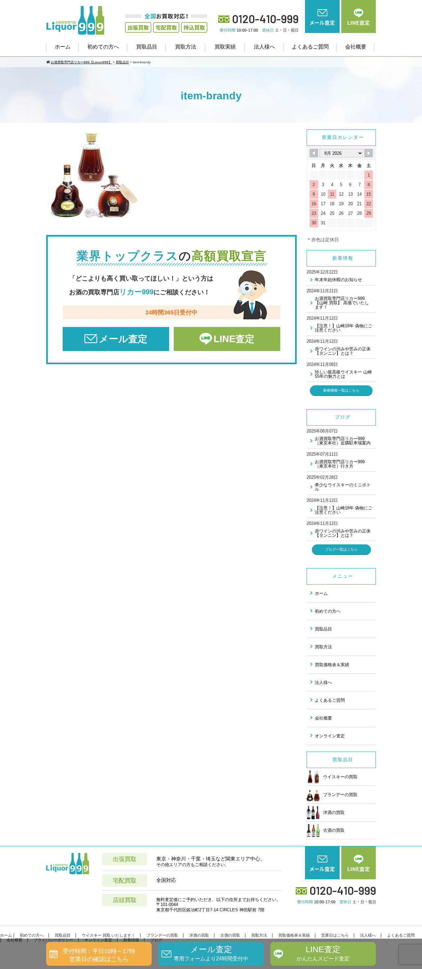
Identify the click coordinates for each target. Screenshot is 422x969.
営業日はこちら (335, 935)
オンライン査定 (330, 735)
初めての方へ (103, 46)
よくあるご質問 (310, 46)
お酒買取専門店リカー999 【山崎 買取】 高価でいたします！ (342, 302)
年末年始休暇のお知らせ (338, 279)
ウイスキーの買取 (340, 776)
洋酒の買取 (334, 812)
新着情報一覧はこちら (341, 390)
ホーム (63, 46)
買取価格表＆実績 (332, 664)
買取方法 (185, 46)
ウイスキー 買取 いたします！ (108, 935)
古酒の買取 (334, 830)
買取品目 (146, 46)
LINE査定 (234, 339)
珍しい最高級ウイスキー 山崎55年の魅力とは (343, 374)
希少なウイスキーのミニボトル (343, 487)
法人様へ (264, 46)
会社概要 (355, 46)
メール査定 (123, 339)
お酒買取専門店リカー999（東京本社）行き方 (340, 463)
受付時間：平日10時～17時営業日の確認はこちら (99, 955)
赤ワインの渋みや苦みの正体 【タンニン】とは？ (343, 351)
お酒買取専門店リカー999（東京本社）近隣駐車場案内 (343, 440)
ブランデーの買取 (340, 794)
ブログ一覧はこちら (341, 549)
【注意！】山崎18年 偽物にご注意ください (343, 328)
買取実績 (225, 46)
